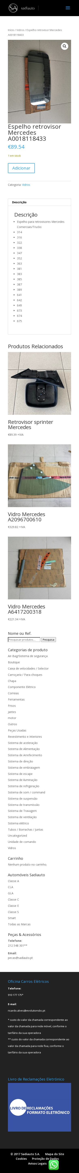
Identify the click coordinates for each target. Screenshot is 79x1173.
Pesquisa (48, 639)
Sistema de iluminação (22, 780)
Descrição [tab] (19, 202)
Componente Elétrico (22, 687)
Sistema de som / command (26, 792)
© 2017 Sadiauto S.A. (25, 1154)
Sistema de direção (20, 761)
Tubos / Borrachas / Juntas (25, 829)
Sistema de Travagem (22, 811)
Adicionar (21, 168)
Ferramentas (16, 699)
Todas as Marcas (19, 924)
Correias (13, 693)
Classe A (13, 881)
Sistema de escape (20, 774)
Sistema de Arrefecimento (25, 755)
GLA (10, 893)
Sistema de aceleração (23, 743)
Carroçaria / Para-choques (25, 675)
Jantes (12, 712)
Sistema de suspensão (22, 798)
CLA (10, 887)
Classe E (13, 906)
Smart (12, 918)
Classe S (13, 912)
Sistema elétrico (18, 823)
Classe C (13, 899)
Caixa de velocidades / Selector (28, 668)
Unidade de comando (22, 842)
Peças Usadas (17, 730)
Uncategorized (17, 835)
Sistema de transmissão (24, 805)
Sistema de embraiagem (24, 767)
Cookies (21, 1159)
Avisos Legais (37, 1163)
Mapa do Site (54, 1154)
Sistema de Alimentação (24, 749)
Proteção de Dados (45, 1159)
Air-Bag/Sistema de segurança (28, 656)
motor (12, 718)
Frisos (12, 706)
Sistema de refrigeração (23, 786)
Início (11, 30)
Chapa (12, 681)
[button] (64, 46)
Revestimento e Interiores (25, 737)
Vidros (20, 30)
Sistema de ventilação (22, 817)
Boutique (14, 662)
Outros (12, 724)
